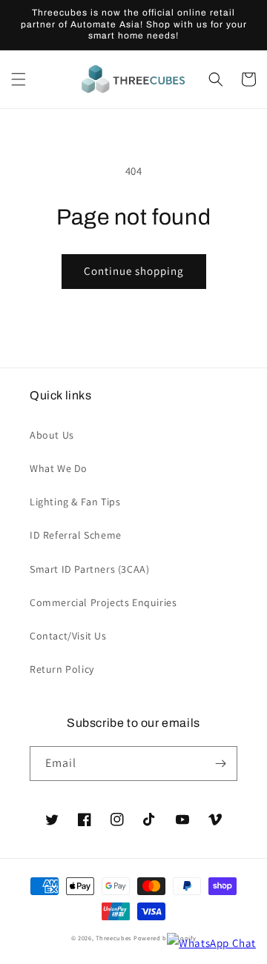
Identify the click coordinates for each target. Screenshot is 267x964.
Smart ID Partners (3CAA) (89, 569)
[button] (18, 79)
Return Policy (62, 669)
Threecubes (113, 938)
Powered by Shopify (165, 938)
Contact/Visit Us (68, 635)
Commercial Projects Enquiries (103, 602)
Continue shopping (134, 271)
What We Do (59, 468)
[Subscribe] (220, 763)
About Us (52, 435)
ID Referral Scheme (76, 535)
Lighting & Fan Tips (75, 501)
